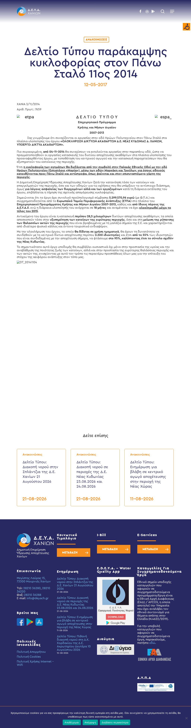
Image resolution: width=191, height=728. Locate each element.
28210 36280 (32, 588)
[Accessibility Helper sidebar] (186, 26)
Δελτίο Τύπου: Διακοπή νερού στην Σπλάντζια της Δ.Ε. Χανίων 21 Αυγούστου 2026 (75, 583)
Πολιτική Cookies (29, 656)
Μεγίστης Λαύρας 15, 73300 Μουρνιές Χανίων (34, 580)
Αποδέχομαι (72, 722)
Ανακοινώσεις (96, 39)
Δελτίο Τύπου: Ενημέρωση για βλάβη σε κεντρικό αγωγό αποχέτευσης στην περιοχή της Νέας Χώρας (75, 622)
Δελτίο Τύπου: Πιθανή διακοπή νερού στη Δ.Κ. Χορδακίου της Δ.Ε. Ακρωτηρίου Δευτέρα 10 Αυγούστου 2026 (74, 643)
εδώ (152, 642)
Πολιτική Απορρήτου (31, 651)
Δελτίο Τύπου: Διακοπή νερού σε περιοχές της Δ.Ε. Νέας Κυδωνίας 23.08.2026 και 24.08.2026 (75, 602)
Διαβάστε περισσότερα (115, 722)
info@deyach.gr (37, 598)
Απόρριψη (90, 722)
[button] (172, 11)
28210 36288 (32, 594)
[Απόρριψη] (186, 718)
